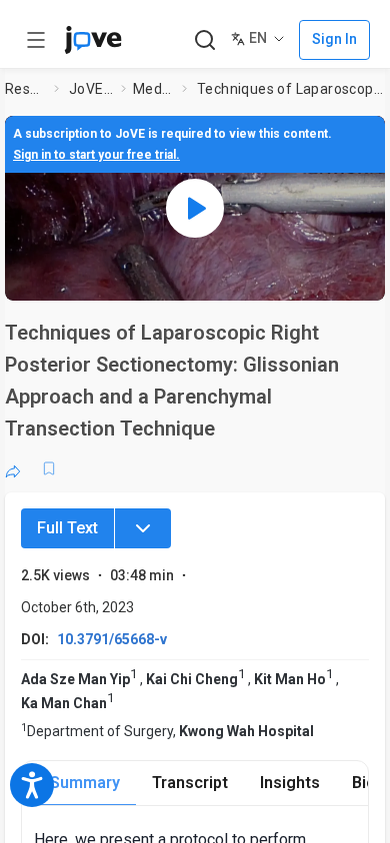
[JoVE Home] (93, 40)
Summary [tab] (85, 782)
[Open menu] (36, 40)
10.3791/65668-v (112, 639)
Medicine (153, 89)
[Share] (13, 468)
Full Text (67, 527)
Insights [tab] (290, 782)
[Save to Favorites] (49, 468)
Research (25, 89)
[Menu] (143, 528)
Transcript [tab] (190, 782)
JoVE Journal (91, 89)
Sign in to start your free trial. (96, 155)
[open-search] (204, 40)
